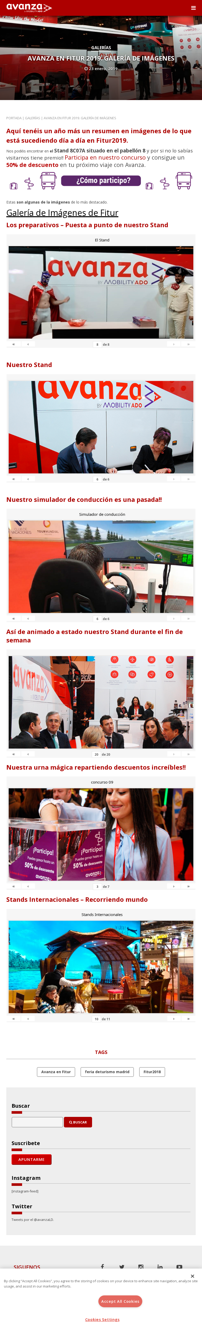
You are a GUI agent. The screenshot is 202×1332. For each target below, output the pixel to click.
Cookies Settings (102, 1319)
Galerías (101, 48)
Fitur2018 (152, 1071)
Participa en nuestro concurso (105, 157)
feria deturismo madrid (107, 1071)
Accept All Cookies (120, 1301)
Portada (14, 118)
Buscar (79, 1122)
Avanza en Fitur (56, 1071)
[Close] (192, 1276)
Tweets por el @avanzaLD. (33, 1219)
